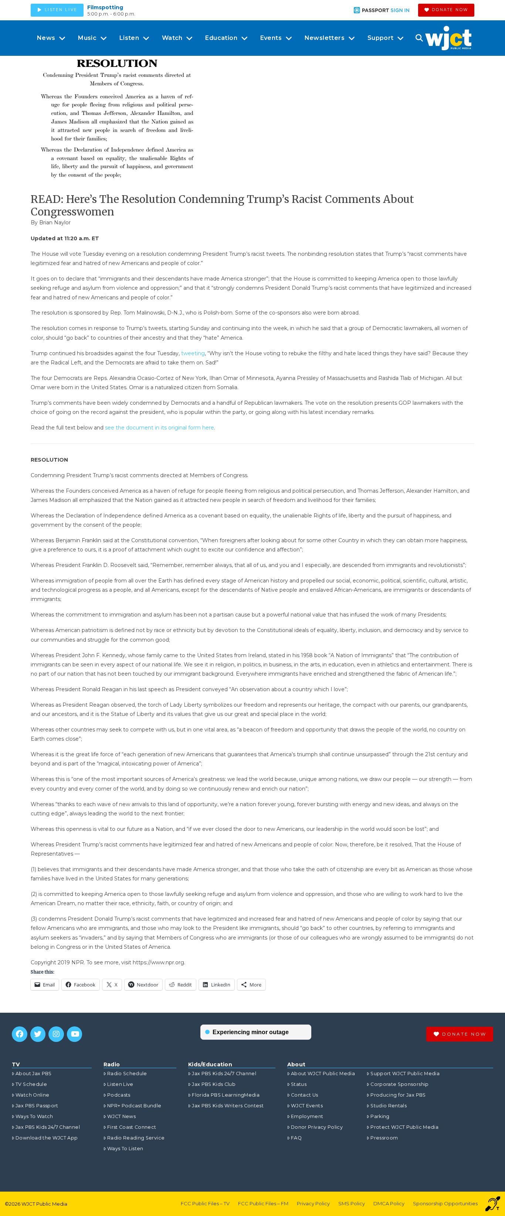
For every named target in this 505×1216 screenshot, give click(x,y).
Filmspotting (105, 7)
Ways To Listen (125, 1148)
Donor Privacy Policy (317, 1127)
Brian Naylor (55, 222)
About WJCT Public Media (323, 1073)
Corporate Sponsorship (399, 1084)
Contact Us (304, 1095)
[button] (419, 38)
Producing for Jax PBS (398, 1095)
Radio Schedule (127, 1073)
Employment (307, 1116)
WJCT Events (307, 1105)
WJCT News (121, 1116)
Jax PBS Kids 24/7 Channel (48, 1127)
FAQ (296, 1138)
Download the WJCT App (47, 1138)
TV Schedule (31, 1084)
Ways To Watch (34, 1116)
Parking (379, 1116)
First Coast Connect (131, 1127)
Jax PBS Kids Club (213, 1084)
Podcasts (119, 1095)
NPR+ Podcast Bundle (134, 1105)
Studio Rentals (388, 1105)
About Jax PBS (34, 1073)
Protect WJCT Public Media (404, 1127)
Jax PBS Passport (37, 1105)
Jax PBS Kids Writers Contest (228, 1105)
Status (298, 1084)
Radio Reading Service (136, 1138)
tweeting (193, 353)
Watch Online (32, 1095)
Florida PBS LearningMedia (226, 1095)
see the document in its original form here (159, 427)
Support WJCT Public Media (405, 1073)
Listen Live (120, 1084)
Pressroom (384, 1138)
